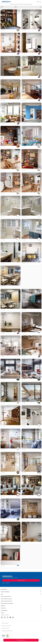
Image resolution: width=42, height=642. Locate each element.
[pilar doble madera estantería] (10, 42)
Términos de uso (5, 623)
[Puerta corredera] (31, 112)
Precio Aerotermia (4, 591)
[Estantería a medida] (10, 508)
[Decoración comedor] (10, 159)
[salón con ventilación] (10, 89)
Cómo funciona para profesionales (7, 609)
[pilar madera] (31, 42)
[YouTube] (10, 617)
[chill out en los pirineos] (10, 135)
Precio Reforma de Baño (5, 590)
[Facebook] (5, 617)
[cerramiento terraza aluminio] (10, 112)
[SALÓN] (31, 415)
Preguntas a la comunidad (5, 596)
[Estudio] (10, 531)
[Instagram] (2, 617)
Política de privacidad (6, 625)
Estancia (2, 6)
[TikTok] (13, 617)
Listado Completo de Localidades (7, 603)
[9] (10, 368)
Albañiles (2, 601)
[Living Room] (10, 461)
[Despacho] (31, 438)
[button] (2, 30)
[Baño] (10, 252)
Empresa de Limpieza (4, 594)
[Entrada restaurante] (10, 19)
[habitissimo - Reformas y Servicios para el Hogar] (5, 2)
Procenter (2, 598)
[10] (31, 368)
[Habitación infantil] (10, 438)
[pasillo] (31, 19)
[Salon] (31, 461)
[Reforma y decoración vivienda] (31, 135)
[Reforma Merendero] (10, 275)
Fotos (2, 597)
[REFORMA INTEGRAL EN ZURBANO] (10, 345)
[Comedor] (31, 252)
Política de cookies (5, 628)
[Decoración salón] (31, 159)
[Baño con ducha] (10, 205)
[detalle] (10, 322)
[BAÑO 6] (31, 298)
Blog (2, 595)
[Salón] (10, 485)
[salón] (31, 89)
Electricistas (3, 600)
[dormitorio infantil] (31, 322)
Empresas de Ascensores (5, 593)
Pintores (2, 599)
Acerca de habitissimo (5, 611)
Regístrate (2, 608)
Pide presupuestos (21, 640)
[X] (7, 617)
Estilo (15, 6)
